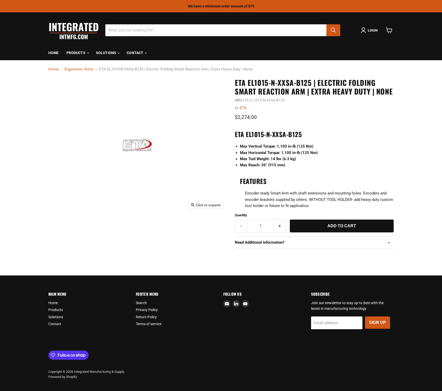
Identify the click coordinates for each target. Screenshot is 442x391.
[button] (370, 30)
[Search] (333, 30)
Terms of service (148, 324)
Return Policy (146, 317)
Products (76, 53)
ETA (243, 108)
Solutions (106, 53)
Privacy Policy (147, 310)
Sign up (377, 322)
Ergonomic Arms (78, 69)
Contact (135, 53)
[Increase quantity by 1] (280, 226)
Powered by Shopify (62, 377)
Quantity (241, 215)
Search (141, 303)
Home (53, 53)
